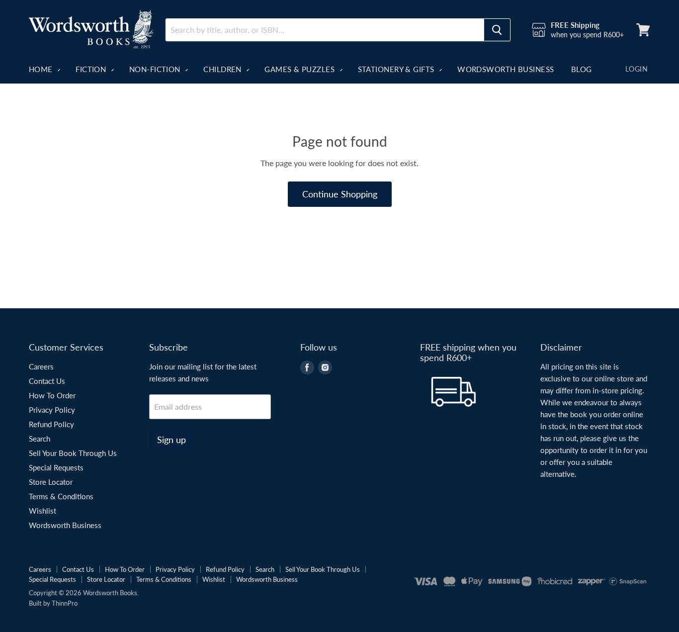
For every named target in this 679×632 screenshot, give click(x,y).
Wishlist (42, 510)
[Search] (497, 29)
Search (39, 438)
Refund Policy (51, 424)
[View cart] (643, 29)
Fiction (92, 69)
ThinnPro (65, 603)
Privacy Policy (52, 409)
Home (42, 69)
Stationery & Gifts (397, 69)
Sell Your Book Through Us (73, 453)
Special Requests (56, 467)
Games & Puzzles (300, 69)
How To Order (52, 395)
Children (223, 69)
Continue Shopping (339, 193)
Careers (41, 366)
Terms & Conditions (61, 496)
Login (636, 69)
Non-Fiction (155, 69)
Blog (581, 69)
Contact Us (47, 380)
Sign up (171, 439)
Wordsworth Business (505, 69)
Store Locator (51, 481)
